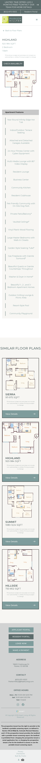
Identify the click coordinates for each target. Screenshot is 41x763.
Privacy (20, 751)
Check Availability (13, 64)
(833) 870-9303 (10, 12)
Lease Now (20, 643)
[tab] (20, 112)
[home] (11, 19)
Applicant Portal (21, 630)
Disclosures (20, 753)
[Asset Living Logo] (20, 711)
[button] (37, 20)
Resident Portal (30, 12)
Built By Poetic (20, 756)
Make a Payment (21, 650)
